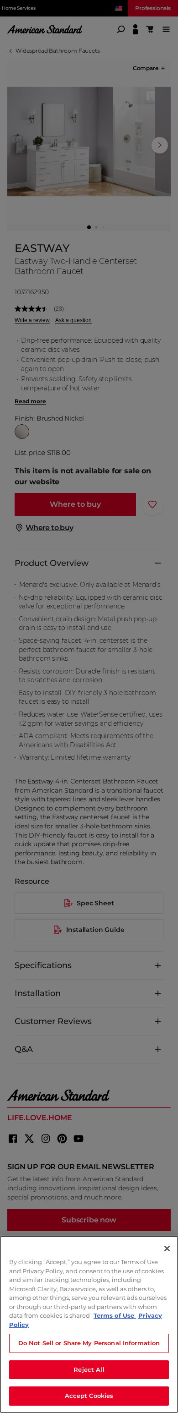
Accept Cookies (89, 1395)
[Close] (167, 1248)
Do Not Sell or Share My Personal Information (89, 1343)
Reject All (88, 1369)
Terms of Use (115, 1315)
